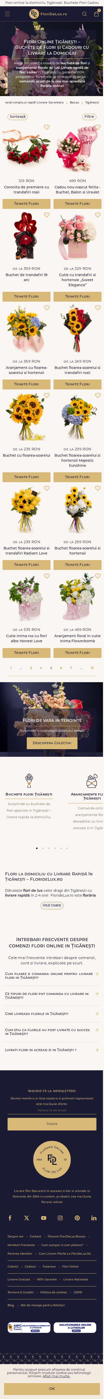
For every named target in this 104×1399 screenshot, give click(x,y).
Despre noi (16, 1236)
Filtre (89, 117)
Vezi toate (52, 905)
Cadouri (31, 1266)
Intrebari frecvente (22, 1245)
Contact (36, 1236)
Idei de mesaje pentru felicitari (43, 1305)
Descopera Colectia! (52, 743)
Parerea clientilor (20, 1254)
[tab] (37, 848)
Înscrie (52, 1124)
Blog (11, 1305)
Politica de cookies (54, 1292)
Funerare (50, 1266)
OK (52, 1389)
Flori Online (70, 1266)
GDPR (78, 1292)
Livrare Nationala (75, 1279)
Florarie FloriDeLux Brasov (67, 1236)
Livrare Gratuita (19, 1279)
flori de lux (48, 14)
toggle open (7, 13)
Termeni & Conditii (21, 1292)
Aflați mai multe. (56, 1376)
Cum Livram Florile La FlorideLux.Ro (65, 1254)
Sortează (17, 117)
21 (92, 668)
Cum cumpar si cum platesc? (62, 1245)
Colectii (13, 1266)
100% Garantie (47, 1279)
